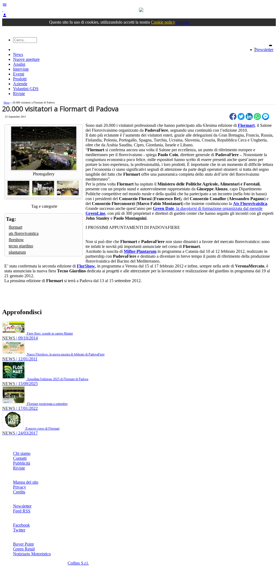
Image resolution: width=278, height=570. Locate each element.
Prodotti (20, 79)
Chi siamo (21, 453)
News (18, 54)
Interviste (21, 69)
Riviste (19, 93)
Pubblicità (21, 463)
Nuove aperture (26, 59)
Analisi (19, 64)
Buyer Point (23, 544)
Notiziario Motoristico (32, 554)
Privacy (19, 487)
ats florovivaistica (24, 233)
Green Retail (24, 549)
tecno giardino (21, 246)
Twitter (19, 530)
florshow (16, 239)
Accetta (182, 22)
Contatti (20, 458)
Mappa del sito (25, 482)
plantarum (17, 252)
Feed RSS (21, 511)
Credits (19, 492)
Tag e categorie (44, 206)
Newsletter (264, 49)
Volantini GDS (26, 88)
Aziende (20, 83)
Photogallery (44, 174)
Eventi (18, 74)
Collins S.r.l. (78, 563)
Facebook (21, 525)
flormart (15, 227)
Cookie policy (163, 22)
